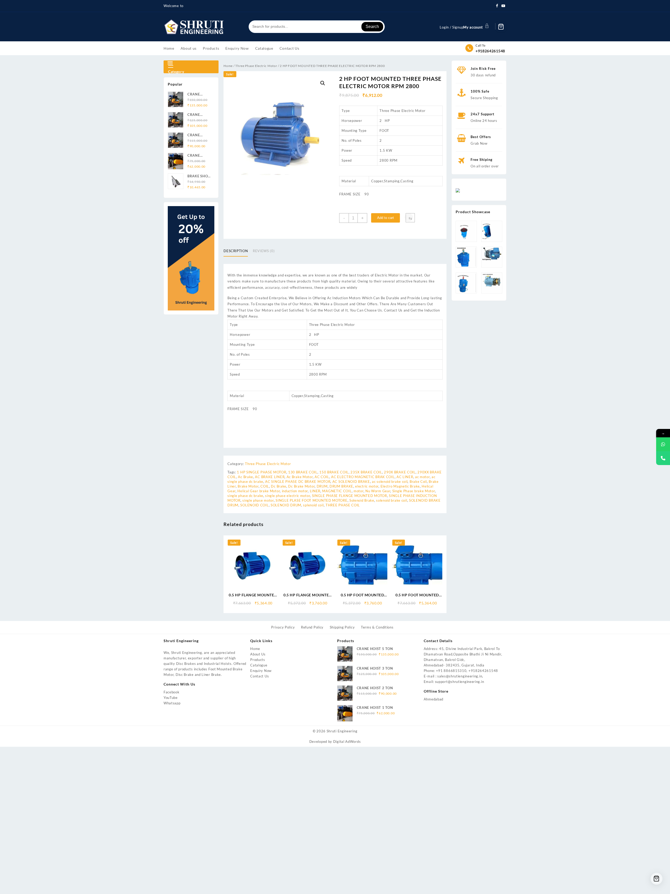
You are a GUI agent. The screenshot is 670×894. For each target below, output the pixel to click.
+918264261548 (490, 51)
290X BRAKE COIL (400, 472)
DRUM (322, 486)
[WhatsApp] (663, 444)
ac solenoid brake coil (389, 481)
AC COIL (322, 477)
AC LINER (405, 477)
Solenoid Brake (361, 500)
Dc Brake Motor (301, 486)
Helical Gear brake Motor (258, 491)
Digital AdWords (347, 741)
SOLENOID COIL (254, 505)
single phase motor (258, 500)
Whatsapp (172, 703)
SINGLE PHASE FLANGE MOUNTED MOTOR (349, 496)
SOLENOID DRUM (286, 505)
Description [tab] (236, 251)
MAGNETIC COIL (336, 491)
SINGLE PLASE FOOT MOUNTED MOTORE (311, 500)
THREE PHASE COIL (343, 505)
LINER (315, 491)
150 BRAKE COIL (334, 472)
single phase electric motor (287, 496)
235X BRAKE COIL (366, 472)
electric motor (366, 486)
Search (372, 26)
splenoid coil (313, 505)
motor (359, 491)
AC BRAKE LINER (269, 477)
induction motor (295, 491)
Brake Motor (248, 486)
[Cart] (501, 27)
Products (257, 660)
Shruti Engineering (342, 731)
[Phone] (663, 458)
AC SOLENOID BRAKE (351, 481)
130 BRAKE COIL (302, 472)
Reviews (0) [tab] (264, 251)
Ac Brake (245, 477)
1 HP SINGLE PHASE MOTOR (261, 472)
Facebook (172, 692)
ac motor (422, 477)
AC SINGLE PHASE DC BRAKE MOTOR (297, 481)
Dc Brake (278, 486)
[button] (322, 83)
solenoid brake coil (391, 500)
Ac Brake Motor (300, 477)
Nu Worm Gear (377, 491)
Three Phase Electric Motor (256, 66)
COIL (264, 486)
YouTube (171, 697)
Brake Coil (418, 481)
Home (228, 66)
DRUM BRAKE (341, 486)
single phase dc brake (245, 496)
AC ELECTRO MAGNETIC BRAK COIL (362, 477)
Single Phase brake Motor (413, 491)
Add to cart (385, 218)
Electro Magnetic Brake (400, 486)
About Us (258, 654)
